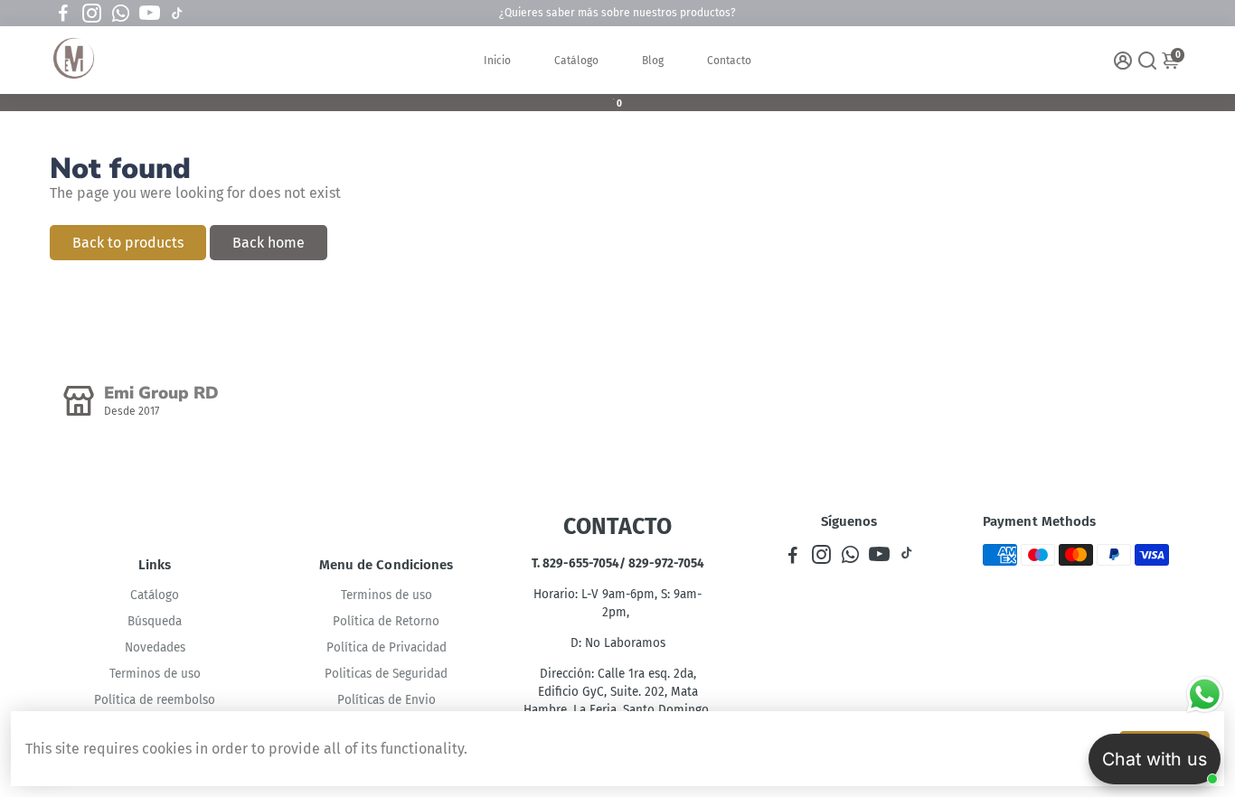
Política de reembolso (154, 700)
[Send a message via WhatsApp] (1204, 694)
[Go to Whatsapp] (120, 14)
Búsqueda (154, 621)
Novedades (155, 647)
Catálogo (576, 60)
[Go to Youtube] (149, 14)
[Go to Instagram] (91, 14)
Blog (653, 60)
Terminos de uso (155, 673)
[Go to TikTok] (177, 14)
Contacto (729, 60)
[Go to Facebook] (63, 14)
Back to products (128, 242)
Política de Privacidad (386, 647)
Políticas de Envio (386, 700)
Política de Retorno (386, 621)
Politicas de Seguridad (386, 673)
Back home (268, 242)
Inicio (497, 60)
